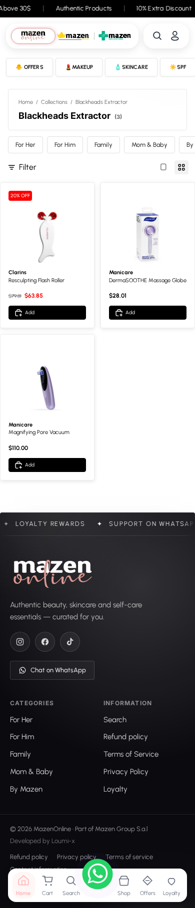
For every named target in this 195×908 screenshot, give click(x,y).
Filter (27, 167)
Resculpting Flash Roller (36, 280)
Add (29, 312)
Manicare (121, 272)
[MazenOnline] (53, 574)
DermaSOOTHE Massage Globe (147, 280)
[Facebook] (45, 642)
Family (103, 144)
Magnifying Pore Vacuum (39, 432)
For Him (65, 144)
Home (25, 102)
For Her (26, 144)
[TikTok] (70, 642)
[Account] (175, 36)
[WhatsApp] (98, 876)
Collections (54, 102)
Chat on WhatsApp (58, 670)
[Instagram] (20, 642)
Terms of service (129, 857)
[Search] (158, 36)
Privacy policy (76, 857)
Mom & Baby (150, 144)
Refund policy (29, 857)
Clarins (17, 272)
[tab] (33, 36)
